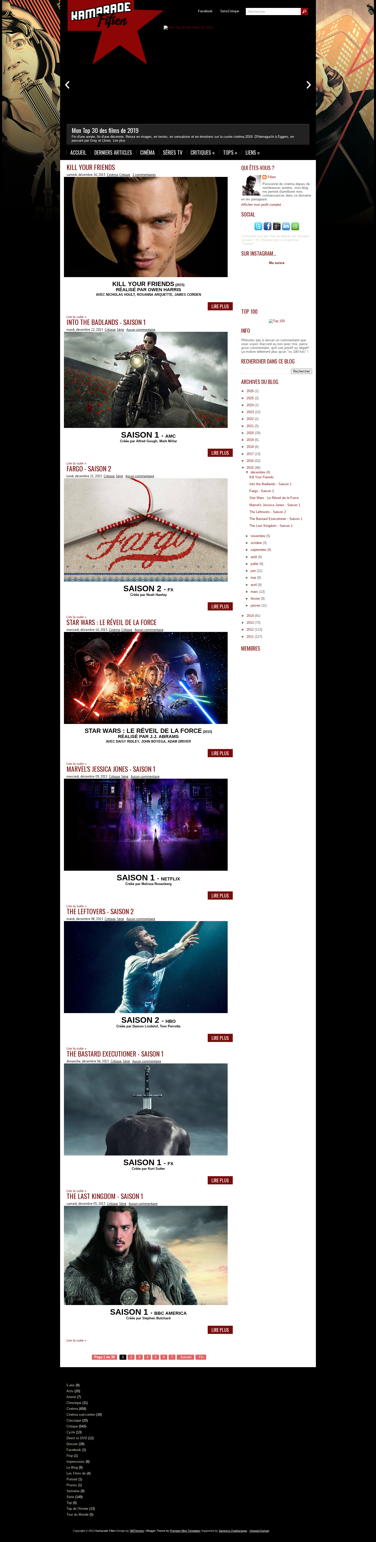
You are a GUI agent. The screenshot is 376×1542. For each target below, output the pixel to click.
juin (254, 571)
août (254, 557)
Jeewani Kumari (259, 1530)
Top (69, 1503)
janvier (256, 605)
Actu (70, 1391)
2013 (251, 623)
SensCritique (229, 11)
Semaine (73, 1491)
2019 (251, 440)
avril (254, 585)
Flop (70, 1456)
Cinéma (147, 152)
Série (120, 329)
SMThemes (137, 1530)
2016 (251, 461)
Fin (201, 1357)
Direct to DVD (77, 1438)
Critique (124, 175)
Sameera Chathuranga (233, 1530)
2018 (251, 447)
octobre (257, 543)
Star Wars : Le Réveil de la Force (112, 622)
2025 (251, 398)
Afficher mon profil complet (261, 205)
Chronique (74, 1403)
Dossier (72, 1444)
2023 (251, 412)
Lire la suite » (76, 1340)
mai (254, 578)
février (256, 598)
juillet (255, 564)
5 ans (71, 1385)
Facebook (205, 11)
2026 (251, 391)
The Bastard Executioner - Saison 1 (115, 1054)
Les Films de (76, 1473)
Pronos (72, 1485)
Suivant (185, 1357)
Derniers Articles (113, 152)
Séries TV (172, 152)
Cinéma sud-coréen (81, 1414)
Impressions (76, 1462)
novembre (258, 536)
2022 (251, 419)
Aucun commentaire (140, 329)
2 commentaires (144, 175)
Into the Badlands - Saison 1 (106, 322)
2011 (251, 637)
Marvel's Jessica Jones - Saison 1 (111, 769)
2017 (251, 454)
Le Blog (72, 1467)
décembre (258, 472)
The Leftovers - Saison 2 (100, 911)
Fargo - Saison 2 (89, 468)
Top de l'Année (77, 1509)
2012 (251, 629)
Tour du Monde (78, 1514)
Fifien (272, 177)
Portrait (72, 1479)
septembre (259, 550)
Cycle (71, 1432)
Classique (74, 1420)
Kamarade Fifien (105, 1530)
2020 (251, 433)
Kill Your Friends (91, 167)
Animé (71, 1397)
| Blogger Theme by (172, 1530)
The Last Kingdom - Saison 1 (105, 1196)
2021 (251, 426)
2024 (251, 405)
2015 (251, 468)
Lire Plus (220, 306)
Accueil (78, 152)
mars (255, 592)
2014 (251, 616)
